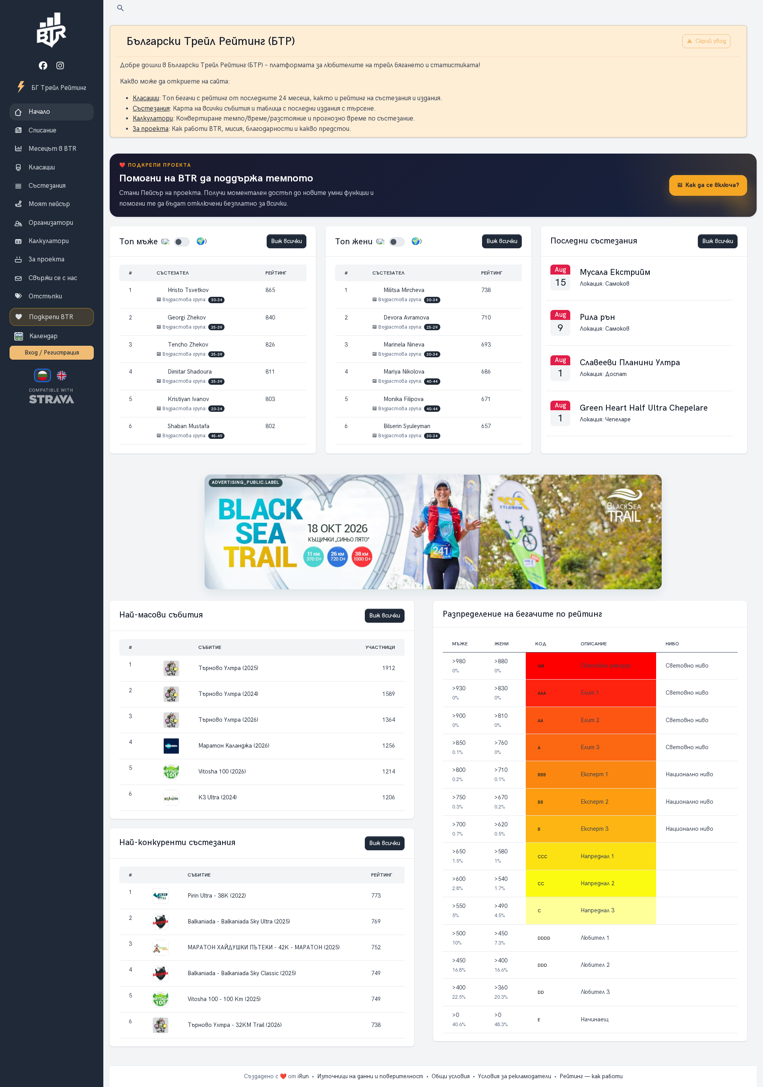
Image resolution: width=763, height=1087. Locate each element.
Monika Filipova (403, 399)
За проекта (150, 128)
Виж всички (286, 241)
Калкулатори (153, 118)
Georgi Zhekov (186, 317)
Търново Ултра (228, 668)
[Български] (42, 375)
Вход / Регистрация (52, 352)
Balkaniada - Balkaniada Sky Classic (242, 973)
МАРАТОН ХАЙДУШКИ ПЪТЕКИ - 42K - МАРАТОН (264, 947)
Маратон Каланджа (233, 745)
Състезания (151, 108)
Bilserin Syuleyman (406, 426)
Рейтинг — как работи (591, 1076)
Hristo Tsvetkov (187, 290)
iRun (303, 1076)
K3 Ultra (217, 797)
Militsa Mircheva (403, 290)
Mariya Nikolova (403, 371)
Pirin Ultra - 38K (217, 895)
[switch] (182, 242)
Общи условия (451, 1076)
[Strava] (51, 396)
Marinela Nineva (403, 344)
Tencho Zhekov (187, 344)
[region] (51, 205)
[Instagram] (60, 66)
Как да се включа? (712, 185)
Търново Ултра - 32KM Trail (235, 1025)
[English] (61, 376)
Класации (146, 98)
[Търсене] (120, 7)
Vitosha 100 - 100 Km (224, 999)
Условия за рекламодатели (514, 1076)
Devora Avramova (405, 317)
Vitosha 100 (222, 771)
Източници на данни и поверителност (370, 1076)
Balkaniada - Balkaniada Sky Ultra (239, 921)
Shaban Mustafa (187, 426)
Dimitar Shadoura (189, 371)
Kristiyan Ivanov (187, 399)
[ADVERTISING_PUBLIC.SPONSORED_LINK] (433, 532)
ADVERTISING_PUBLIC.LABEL (245, 482)
